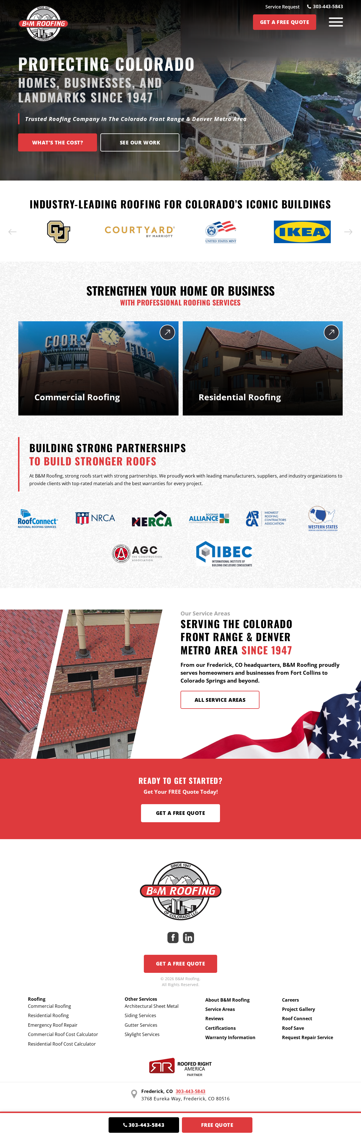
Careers (290, 1000)
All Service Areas (220, 699)
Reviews (214, 1018)
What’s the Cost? (57, 142)
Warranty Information (230, 1037)
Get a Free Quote (180, 813)
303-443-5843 (328, 6)
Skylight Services (142, 1034)
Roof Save (293, 1028)
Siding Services (140, 1015)
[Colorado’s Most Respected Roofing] (43, 22)
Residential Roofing (48, 1015)
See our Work (140, 142)
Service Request (282, 7)
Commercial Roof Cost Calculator (63, 1034)
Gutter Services (141, 1025)
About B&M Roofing (227, 1000)
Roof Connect (297, 1018)
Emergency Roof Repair (53, 1025)
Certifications (220, 1028)
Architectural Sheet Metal (152, 1006)
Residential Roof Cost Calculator (62, 1044)
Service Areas (220, 1009)
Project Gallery (298, 1009)
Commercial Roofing (49, 1006)
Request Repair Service (307, 1037)
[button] (12, 231)
